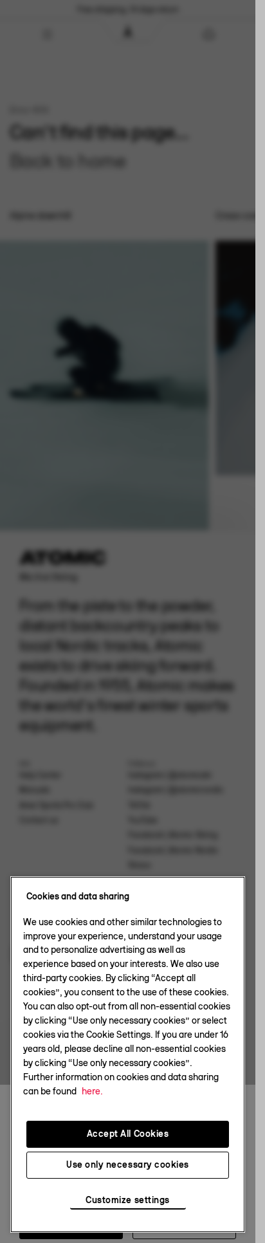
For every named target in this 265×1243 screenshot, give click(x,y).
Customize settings (128, 1200)
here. (92, 1091)
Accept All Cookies (128, 1133)
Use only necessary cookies (127, 1164)
